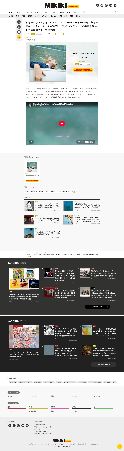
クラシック (53, 16)
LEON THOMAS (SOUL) (66, 192)
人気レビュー (71, 12)
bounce (53, 34)
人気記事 (61, 12)
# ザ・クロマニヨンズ (95, 382)
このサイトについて (39, 424)
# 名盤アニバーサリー (25, 382)
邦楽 (17, 16)
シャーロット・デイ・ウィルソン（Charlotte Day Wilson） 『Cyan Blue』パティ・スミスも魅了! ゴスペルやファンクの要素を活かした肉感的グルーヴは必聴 (62, 255)
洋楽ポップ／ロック (41, 34)
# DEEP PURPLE (49, 382)
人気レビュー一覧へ (104, 364)
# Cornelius (37, 382)
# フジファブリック (70, 382)
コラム (18, 12)
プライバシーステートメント (42, 431)
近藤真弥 (28, 37)
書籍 (71, 16)
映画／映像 (63, 16)
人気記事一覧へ (97, 307)
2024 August (60, 34)
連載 (36, 12)
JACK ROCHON (50, 192)
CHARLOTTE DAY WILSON (34, 192)
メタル (37, 16)
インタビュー (28, 12)
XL (79, 61)
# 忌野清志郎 (82, 382)
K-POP (30, 16)
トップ (11, 12)
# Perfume (13, 382)
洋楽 (23, 16)
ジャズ (44, 16)
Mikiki (25, 253)
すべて (11, 16)
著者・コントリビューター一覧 (42, 427)
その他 (78, 16)
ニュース (52, 12)
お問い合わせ (37, 429)
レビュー (44, 12)
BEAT (83, 61)
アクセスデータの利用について (42, 433)
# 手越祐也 (107, 382)
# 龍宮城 (59, 382)
